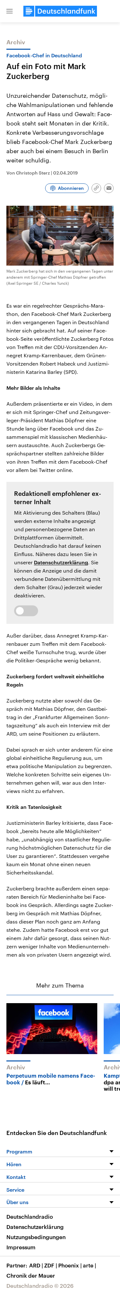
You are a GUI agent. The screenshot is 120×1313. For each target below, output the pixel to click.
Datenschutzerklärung (61, 562)
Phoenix (70, 1265)
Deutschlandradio (29, 1216)
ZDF (50, 1265)
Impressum (21, 1247)
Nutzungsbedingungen (36, 1237)
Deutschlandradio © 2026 (40, 1285)
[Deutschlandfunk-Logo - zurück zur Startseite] (60, 11)
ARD (36, 1265)
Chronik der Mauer (30, 1275)
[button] (9, 11)
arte (89, 1265)
